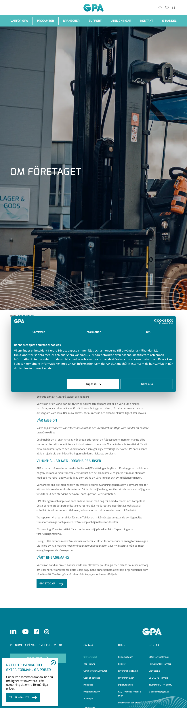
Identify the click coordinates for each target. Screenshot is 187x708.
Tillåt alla (147, 384)
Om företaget (90, 657)
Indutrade (88, 684)
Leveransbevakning (128, 670)
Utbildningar (121, 21)
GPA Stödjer (47, 583)
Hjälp (121, 645)
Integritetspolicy (91, 691)
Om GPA (88, 645)
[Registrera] (167, 7)
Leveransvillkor (126, 677)
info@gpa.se (162, 691)
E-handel (169, 21)
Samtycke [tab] (39, 332)
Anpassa (90, 384)
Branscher (71, 21)
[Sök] (160, 7)
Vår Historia (89, 663)
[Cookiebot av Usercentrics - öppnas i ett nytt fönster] (157, 321)
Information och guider (129, 702)
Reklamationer (125, 657)
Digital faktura (125, 684)
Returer (121, 663)
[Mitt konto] (173, 7)
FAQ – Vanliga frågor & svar (129, 693)
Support (95, 21)
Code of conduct (91, 677)
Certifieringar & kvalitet (95, 670)
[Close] (53, 663)
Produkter (45, 21)
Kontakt (146, 21)
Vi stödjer (88, 698)
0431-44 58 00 (164, 684)
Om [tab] (148, 332)
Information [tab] (93, 332)
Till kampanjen (19, 697)
